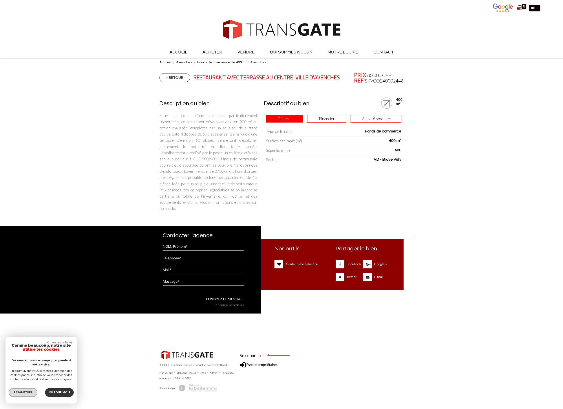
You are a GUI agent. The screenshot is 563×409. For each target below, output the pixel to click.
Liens (203, 373)
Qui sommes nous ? (291, 52)
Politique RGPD (182, 378)
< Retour (174, 77)
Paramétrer (23, 392)
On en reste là (57, 342)
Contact (384, 52)
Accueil (178, 52)
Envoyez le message (224, 299)
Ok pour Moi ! (59, 392)
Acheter (212, 52)
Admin (214, 373)
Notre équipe (343, 52)
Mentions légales (186, 373)
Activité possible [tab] (376, 118)
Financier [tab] (327, 118)
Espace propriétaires (262, 364)
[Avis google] (503, 8)
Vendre (246, 52)
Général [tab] (284, 118)
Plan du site (166, 373)
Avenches (184, 62)
